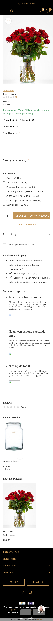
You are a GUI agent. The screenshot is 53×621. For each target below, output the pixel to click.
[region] (41, 609)
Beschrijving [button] (9, 234)
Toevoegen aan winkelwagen (32, 215)
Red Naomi (8, 90)
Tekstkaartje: (11, 133)
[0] (48, 11)
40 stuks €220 (11, 126)
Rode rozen (9, 535)
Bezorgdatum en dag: (16, 160)
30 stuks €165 (27, 120)
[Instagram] (30, 592)
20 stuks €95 (10, 120)
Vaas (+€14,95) (14, 178)
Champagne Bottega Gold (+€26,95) (24, 191)
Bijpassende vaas (11, 461)
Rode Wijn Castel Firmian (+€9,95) (23, 200)
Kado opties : (10, 173)
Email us (38, 582)
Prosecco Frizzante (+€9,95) (20, 186)
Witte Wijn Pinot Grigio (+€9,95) (22, 195)
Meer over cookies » (27, 618)
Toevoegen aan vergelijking (20, 244)
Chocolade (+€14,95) (16, 182)
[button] (4, 11)
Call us (14, 582)
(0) (16, 97)
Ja (26, 612)
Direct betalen (26, 224)
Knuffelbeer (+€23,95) (17, 204)
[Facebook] (23, 592)
